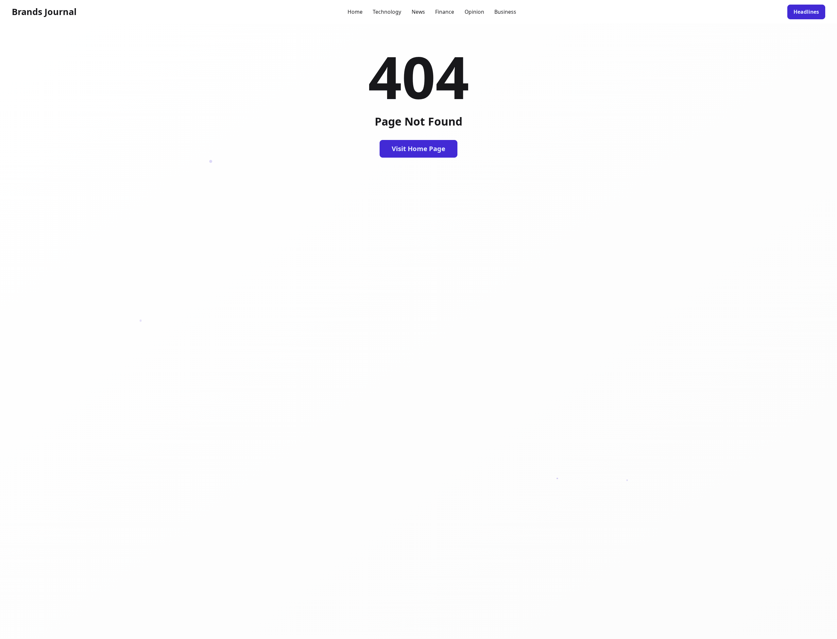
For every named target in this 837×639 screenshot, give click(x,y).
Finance (444, 11)
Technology (387, 11)
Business (505, 11)
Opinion (474, 11)
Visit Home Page (418, 148)
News (418, 11)
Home (355, 11)
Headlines (806, 11)
